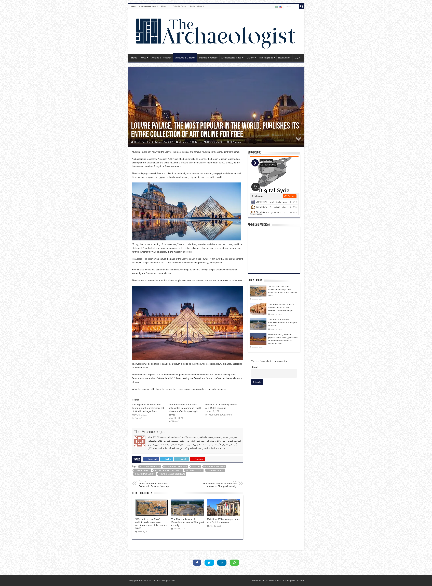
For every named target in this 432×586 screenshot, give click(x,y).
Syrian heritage (215, 470)
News (143, 57)
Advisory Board (197, 6)
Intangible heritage (214, 467)
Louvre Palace (142, 470)
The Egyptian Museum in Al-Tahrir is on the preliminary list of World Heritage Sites (148, 408)
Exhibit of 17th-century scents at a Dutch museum (223, 521)
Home (134, 57)
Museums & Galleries (185, 57)
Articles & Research (161, 57)
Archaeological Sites (231, 57)
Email (255, 367)
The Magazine (266, 57)
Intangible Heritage (208, 57)
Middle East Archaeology (168, 470)
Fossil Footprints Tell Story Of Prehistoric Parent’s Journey (154, 484)
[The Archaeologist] (216, 31)
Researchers (284, 57)
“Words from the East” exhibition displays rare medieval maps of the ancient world (151, 523)
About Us (165, 6)
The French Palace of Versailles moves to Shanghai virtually (220, 484)
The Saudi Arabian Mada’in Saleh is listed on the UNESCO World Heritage (281, 307)
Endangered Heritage (175, 467)
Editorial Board (179, 6)
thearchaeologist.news (172, 474)
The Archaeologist (143, 142)
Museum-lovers (194, 470)
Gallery (250, 57)
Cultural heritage (150, 467)
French (196, 467)
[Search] (301, 6)
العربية (297, 57)
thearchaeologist (145, 474)
